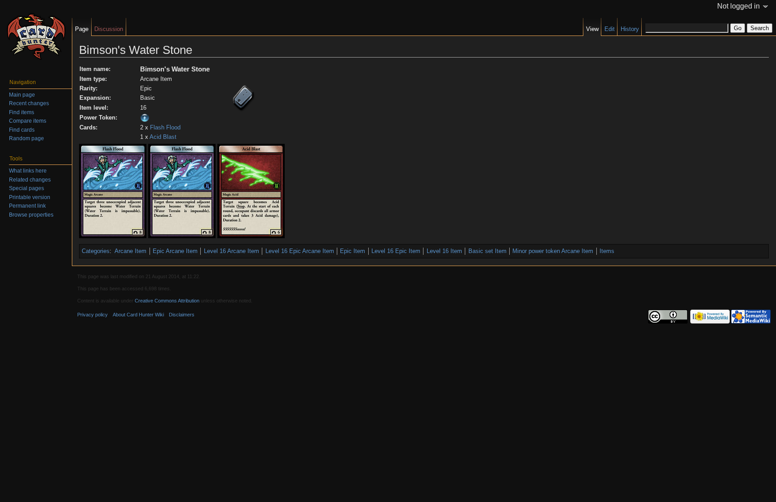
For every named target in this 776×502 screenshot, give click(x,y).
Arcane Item (130, 251)
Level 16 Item (444, 251)
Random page (26, 138)
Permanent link (27, 206)
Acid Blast (163, 136)
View (592, 29)
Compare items (27, 121)
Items (607, 251)
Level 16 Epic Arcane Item (299, 251)
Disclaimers (181, 314)
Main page (22, 95)
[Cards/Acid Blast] (251, 190)
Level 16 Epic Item (395, 251)
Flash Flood (165, 127)
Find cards (22, 130)
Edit (609, 29)
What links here (28, 171)
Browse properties (31, 215)
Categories (96, 251)
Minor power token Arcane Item (552, 251)
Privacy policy (92, 314)
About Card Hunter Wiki (138, 314)
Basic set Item (487, 251)
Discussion (108, 29)
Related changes (30, 180)
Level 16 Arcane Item (231, 251)
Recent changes (29, 103)
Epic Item (352, 251)
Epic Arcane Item (175, 251)
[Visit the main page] (36, 36)
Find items (21, 112)
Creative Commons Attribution (167, 300)
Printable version (29, 197)
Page (81, 29)
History (630, 29)
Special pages (26, 188)
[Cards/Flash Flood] (112, 190)
